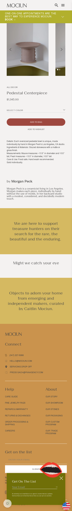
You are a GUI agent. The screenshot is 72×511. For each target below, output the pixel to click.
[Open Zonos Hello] (64, 504)
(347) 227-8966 (16, 355)
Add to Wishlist (36, 129)
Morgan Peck (21, 181)
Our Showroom (54, 403)
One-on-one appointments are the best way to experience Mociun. (30, 16)
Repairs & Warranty (16, 409)
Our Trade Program (52, 432)
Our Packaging (54, 415)
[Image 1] (57, 69)
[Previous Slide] (10, 49)
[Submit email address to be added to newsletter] (56, 487)
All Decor (12, 87)
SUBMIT (36, 469)
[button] (56, 5)
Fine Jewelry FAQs (15, 403)
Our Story (51, 396)
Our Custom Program (52, 423)
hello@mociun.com (21, 361)
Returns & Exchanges (17, 415)
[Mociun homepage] (17, 5)
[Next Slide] (61, 49)
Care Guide (11, 396)
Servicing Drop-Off (21, 367)
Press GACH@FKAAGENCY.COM (26, 372)
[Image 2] (59, 69)
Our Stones (52, 409)
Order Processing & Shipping (16, 423)
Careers (10, 431)
